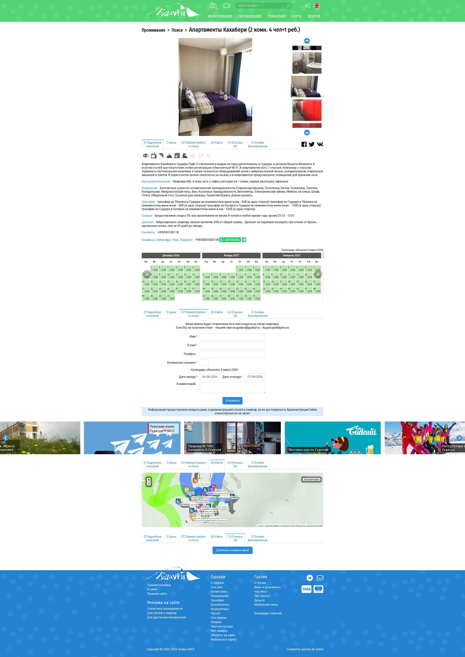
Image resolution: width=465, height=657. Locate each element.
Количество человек (182, 362)
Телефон (190, 354)
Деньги (259, 600)
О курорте (217, 583)
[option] (215, 87)
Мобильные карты (223, 639)
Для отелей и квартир (162, 613)
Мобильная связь (266, 604)
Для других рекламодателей (166, 617)
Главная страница (159, 585)
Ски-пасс (217, 587)
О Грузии (260, 583)
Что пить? (261, 591)
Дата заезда (188, 377)
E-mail (192, 345)
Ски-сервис (219, 617)
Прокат (216, 613)
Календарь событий (268, 613)
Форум (314, 16)
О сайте (152, 589)
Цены (172, 142)
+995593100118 (207, 240)
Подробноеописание (153, 144)
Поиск (177, 30)
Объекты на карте (223, 635)
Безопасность (220, 604)
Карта (296, 16)
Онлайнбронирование (258, 144)
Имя (193, 336)
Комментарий (187, 384)
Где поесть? (262, 596)
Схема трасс (219, 591)
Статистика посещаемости (165, 608)
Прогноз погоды (222, 626)
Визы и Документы (267, 587)
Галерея (216, 622)
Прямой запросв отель (195, 144)
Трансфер (217, 600)
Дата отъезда (232, 377)
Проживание (153, 30)
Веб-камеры (219, 630)
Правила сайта (157, 593)
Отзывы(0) (237, 144)
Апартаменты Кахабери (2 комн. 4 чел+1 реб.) (244, 29)
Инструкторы (220, 609)
